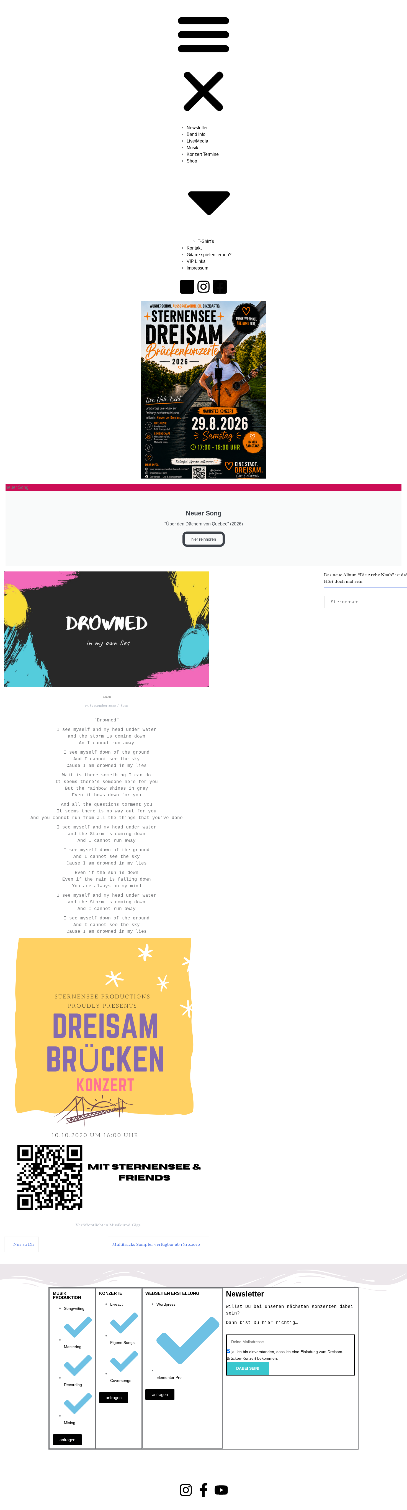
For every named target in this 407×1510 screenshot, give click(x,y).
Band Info (196, 134)
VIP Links (196, 261)
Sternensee (345, 602)
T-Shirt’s (206, 241)
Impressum (197, 268)
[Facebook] (220, 287)
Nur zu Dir (23, 1244)
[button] (203, 63)
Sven (124, 705)
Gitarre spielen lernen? (209, 254)
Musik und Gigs (125, 1225)
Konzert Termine (203, 154)
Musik (192, 147)
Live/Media (197, 141)
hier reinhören (203, 539)
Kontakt (194, 248)
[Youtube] (187, 287)
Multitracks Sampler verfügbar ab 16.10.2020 (156, 1244)
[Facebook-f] (203, 1490)
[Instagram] (203, 287)
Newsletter (197, 127)
